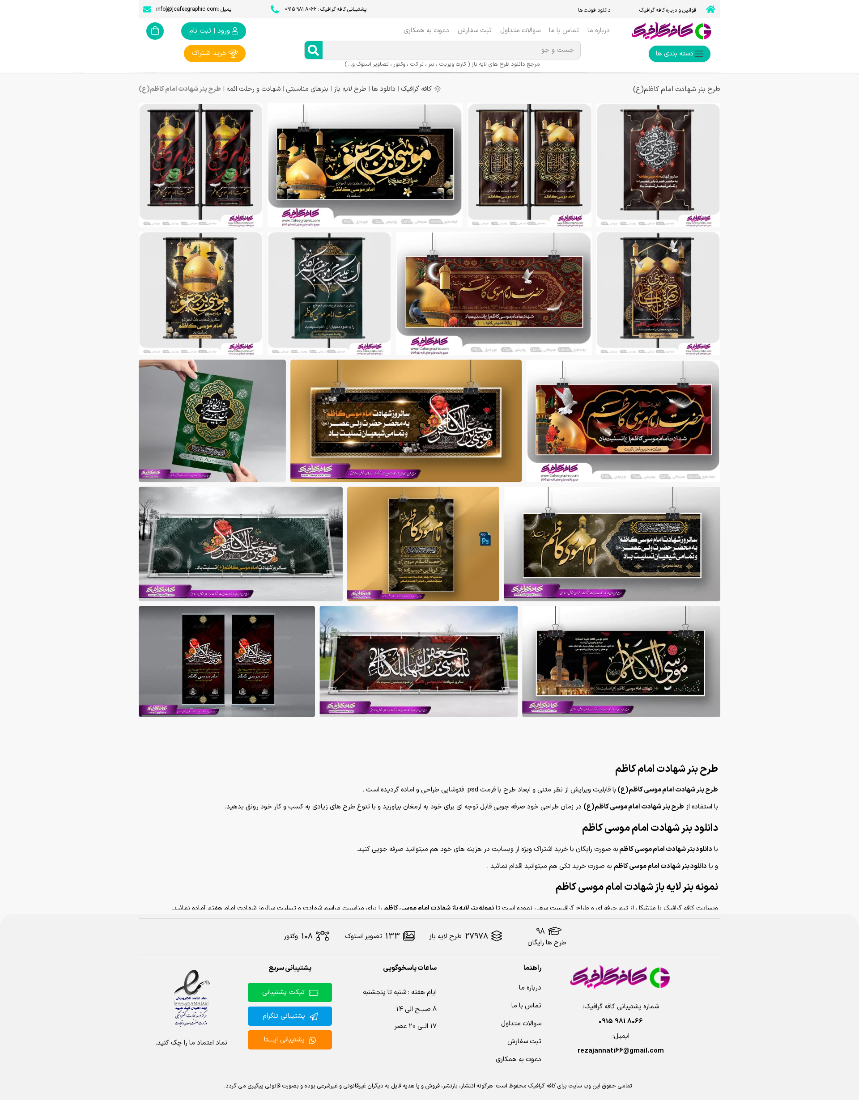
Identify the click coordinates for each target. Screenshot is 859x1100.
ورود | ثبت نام (209, 31)
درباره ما (598, 30)
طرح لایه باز (350, 89)
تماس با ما (564, 30)
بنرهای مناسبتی (307, 89)
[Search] (314, 50)
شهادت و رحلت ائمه (253, 89)
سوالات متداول (520, 30)
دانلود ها (383, 89)
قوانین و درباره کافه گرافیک (668, 10)
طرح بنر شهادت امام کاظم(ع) (676, 89)
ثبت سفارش (475, 30)
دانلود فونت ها (594, 10)
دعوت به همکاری (426, 30)
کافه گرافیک (416, 89)
